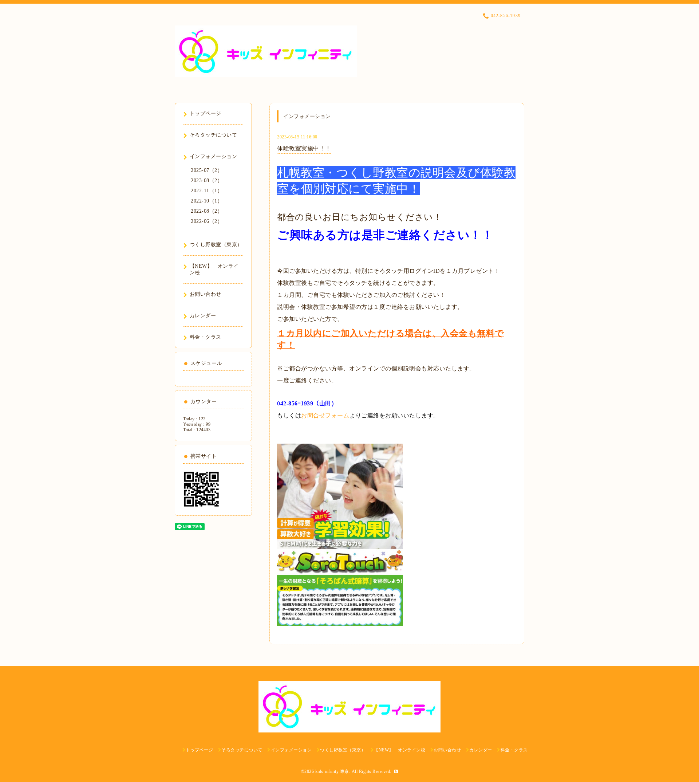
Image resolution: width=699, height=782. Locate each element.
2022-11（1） (206, 190)
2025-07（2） (206, 170)
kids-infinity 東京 (332, 771)
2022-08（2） (206, 211)
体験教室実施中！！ (304, 148)
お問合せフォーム (325, 415)
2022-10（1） (206, 201)
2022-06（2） (206, 221)
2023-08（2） (206, 180)
